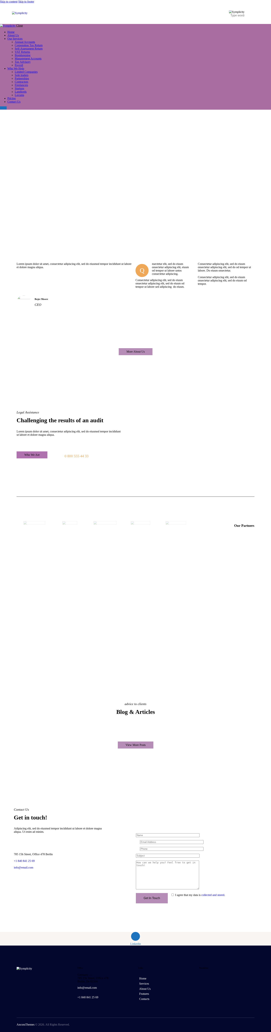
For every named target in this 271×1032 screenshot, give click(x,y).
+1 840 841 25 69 (87, 997)
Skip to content (9, 1)
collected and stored (212, 895)
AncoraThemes (25, 1024)
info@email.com (23, 867)
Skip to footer (26, 1)
